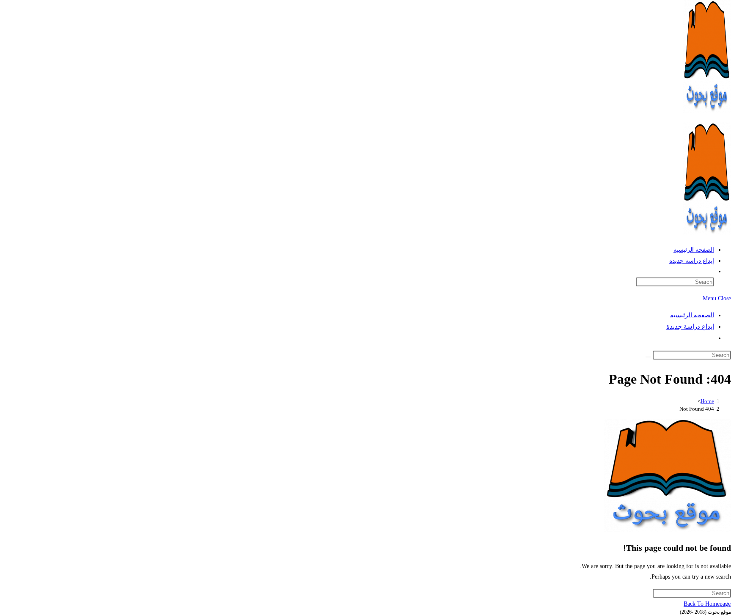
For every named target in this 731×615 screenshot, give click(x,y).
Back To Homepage (707, 604)
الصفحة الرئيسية (692, 315)
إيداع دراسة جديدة (690, 326)
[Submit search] (648, 357)
